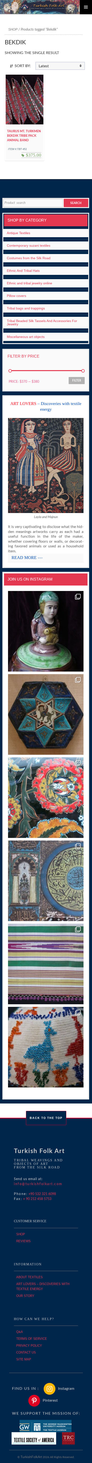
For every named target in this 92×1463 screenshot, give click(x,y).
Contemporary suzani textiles (28, 245)
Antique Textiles (18, 233)
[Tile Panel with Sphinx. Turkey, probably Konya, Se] (46, 714)
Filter (76, 380)
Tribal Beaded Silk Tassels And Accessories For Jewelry (42, 322)
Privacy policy (29, 1345)
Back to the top (46, 1118)
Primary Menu (86, 7)
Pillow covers (16, 296)
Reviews (23, 1241)
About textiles (29, 1277)
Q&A (19, 1332)
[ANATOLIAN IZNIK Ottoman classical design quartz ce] (46, 797)
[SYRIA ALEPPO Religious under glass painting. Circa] (46, 881)
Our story (25, 1296)
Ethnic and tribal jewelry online (29, 283)
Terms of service (31, 1338)
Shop (12, 29)
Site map (23, 1359)
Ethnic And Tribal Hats (23, 271)
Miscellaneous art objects (26, 337)
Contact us (26, 1352)
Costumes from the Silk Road (28, 258)
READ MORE (27, 557)
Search (75, 203)
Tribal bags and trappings (26, 308)
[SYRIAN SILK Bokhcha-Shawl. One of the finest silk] (46, 964)
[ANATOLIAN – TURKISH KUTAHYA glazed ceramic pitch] (46, 631)
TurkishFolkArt (31, 1457)
